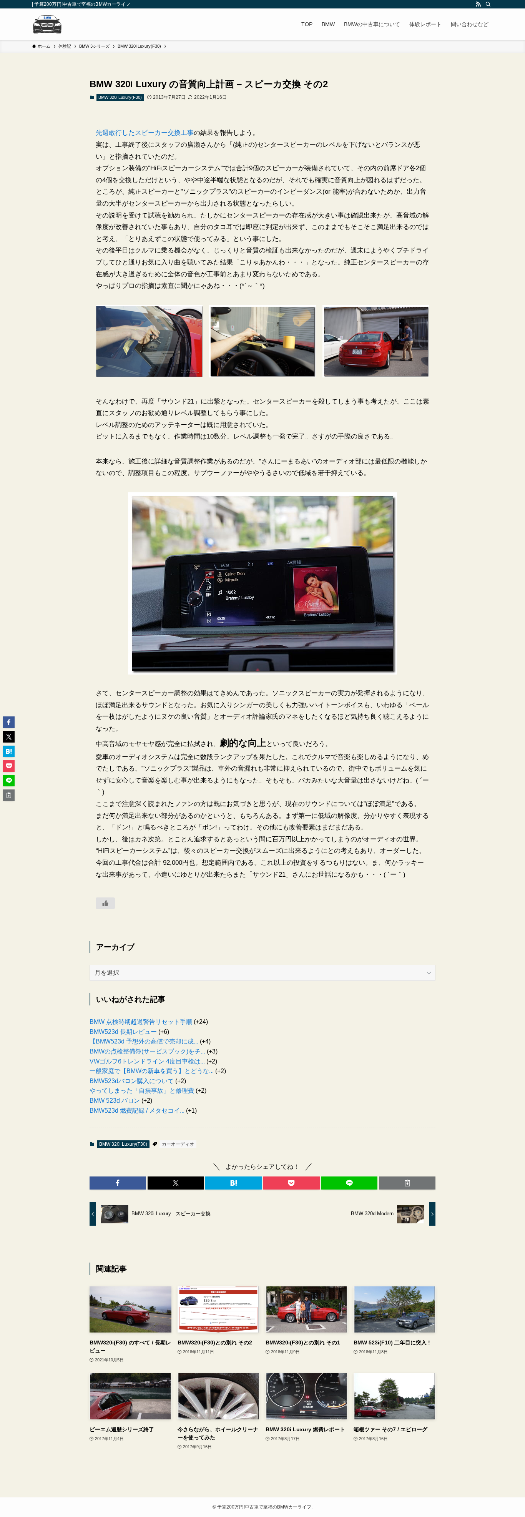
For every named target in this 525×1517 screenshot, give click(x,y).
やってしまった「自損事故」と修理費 (142, 1090)
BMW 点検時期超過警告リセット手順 (141, 1022)
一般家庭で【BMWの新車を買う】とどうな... (152, 1071)
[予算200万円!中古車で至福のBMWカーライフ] (47, 24)
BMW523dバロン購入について (132, 1081)
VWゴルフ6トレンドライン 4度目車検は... (147, 1061)
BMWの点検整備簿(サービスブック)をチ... (147, 1051)
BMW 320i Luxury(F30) (120, 97)
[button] (118, 1183)
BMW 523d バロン (115, 1100)
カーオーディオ (178, 1144)
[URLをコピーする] (407, 1183)
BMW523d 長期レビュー (123, 1032)
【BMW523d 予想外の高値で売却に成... (144, 1041)
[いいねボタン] (105, 903)
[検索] (488, 4)
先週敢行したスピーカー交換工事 (145, 132)
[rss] (478, 4)
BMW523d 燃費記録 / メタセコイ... (137, 1110)
